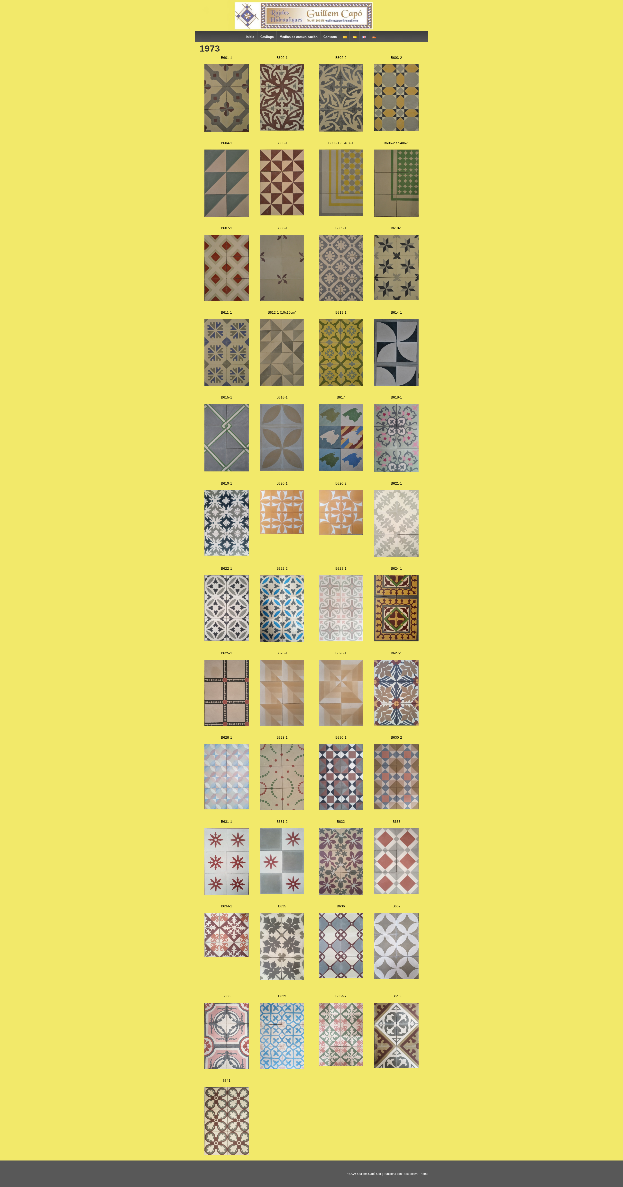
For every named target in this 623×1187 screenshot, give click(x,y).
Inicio (250, 37)
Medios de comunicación (299, 37)
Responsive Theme (415, 1174)
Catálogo (267, 37)
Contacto (330, 37)
